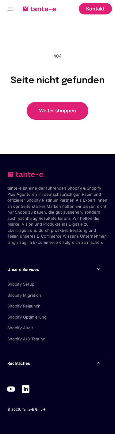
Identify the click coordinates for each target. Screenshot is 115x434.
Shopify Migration (24, 295)
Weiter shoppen (57, 110)
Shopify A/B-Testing (26, 338)
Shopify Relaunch (23, 305)
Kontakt (95, 9)
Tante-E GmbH (33, 409)
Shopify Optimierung (27, 317)
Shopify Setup (20, 284)
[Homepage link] (39, 8)
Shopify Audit (20, 327)
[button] (10, 9)
